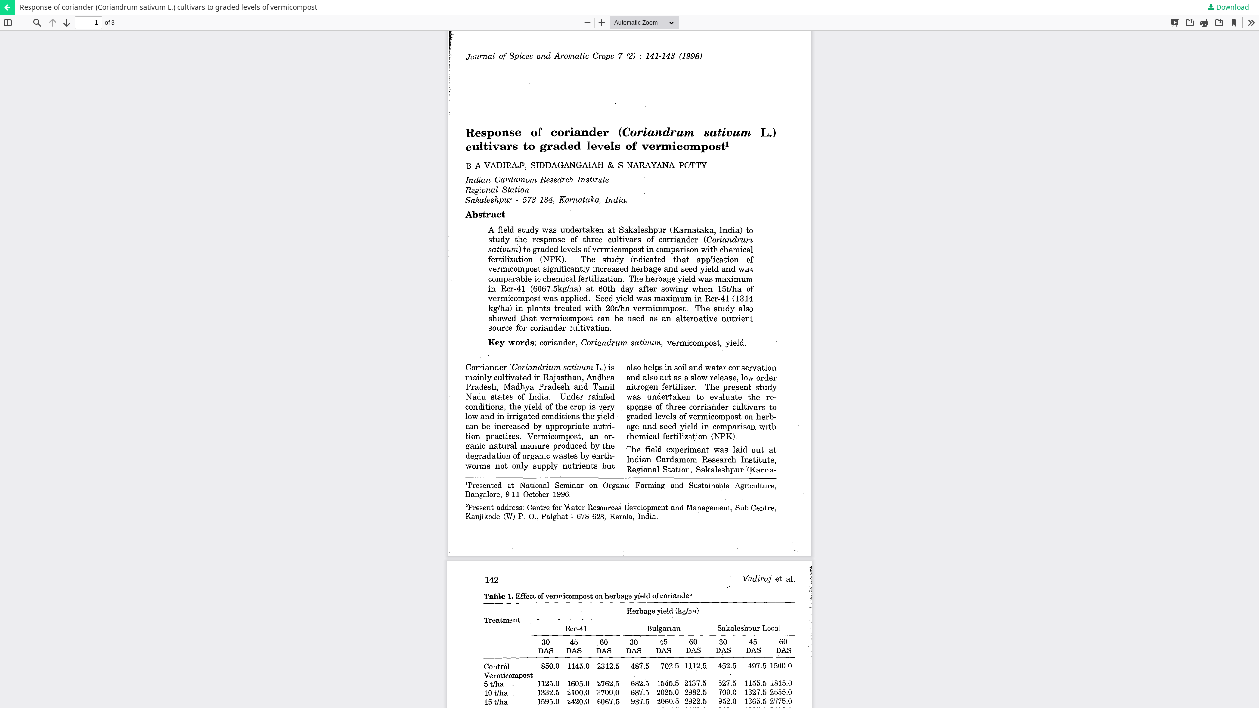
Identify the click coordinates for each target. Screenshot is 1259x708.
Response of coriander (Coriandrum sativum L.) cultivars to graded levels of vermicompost (168, 7)
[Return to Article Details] (7, 7)
